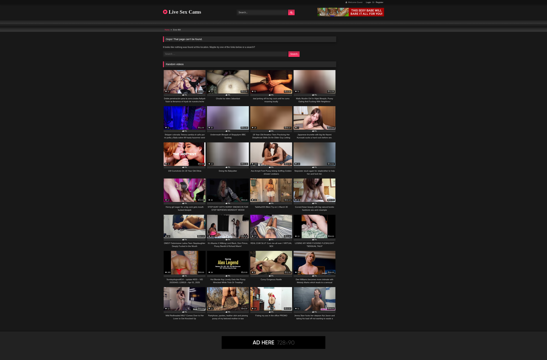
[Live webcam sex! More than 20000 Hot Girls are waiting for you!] (350, 15)
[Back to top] (538, 351)
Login (368, 2)
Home (167, 30)
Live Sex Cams (184, 12)
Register (379, 2)
